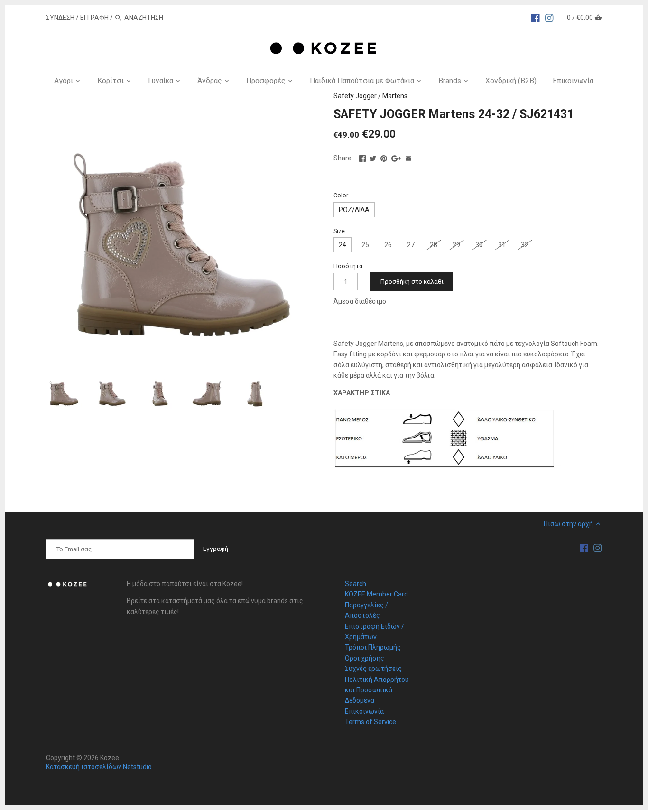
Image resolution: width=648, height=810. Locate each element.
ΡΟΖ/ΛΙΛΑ (354, 210)
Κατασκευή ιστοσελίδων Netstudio (99, 767)
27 (411, 245)
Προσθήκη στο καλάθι (412, 281)
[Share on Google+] (396, 157)
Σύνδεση (60, 17)
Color (340, 195)
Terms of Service (370, 722)
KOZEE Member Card (376, 594)
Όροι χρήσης (364, 658)
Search (355, 583)
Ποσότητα (347, 266)
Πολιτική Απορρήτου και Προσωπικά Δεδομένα (377, 690)
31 (502, 245)
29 (456, 245)
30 (479, 245)
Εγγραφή (94, 17)
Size (339, 230)
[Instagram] (549, 17)
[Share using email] (408, 157)
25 (365, 245)
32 (524, 245)
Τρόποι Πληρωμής (373, 647)
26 (388, 245)
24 (342, 245)
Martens (394, 96)
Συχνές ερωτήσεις (373, 668)
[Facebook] (535, 17)
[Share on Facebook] (362, 157)
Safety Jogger (355, 96)
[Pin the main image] (383, 157)
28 (433, 245)
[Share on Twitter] (373, 157)
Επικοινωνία (364, 711)
